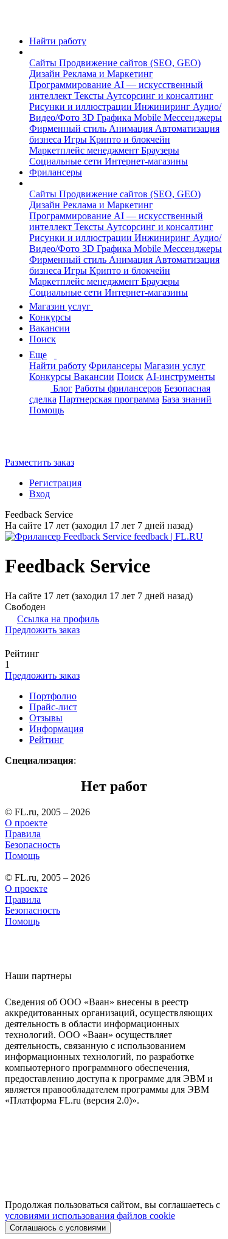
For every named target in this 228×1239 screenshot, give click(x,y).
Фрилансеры (55, 172)
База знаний (187, 399)
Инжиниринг (163, 106)
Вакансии (49, 328)
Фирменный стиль (69, 128)
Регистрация (55, 483)
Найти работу (57, 41)
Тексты (90, 95)
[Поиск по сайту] (39, 441)
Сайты (44, 63)
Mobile (149, 117)
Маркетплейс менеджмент (85, 150)
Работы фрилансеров (118, 388)
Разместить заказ (39, 462)
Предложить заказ (42, 630)
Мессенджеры (193, 117)
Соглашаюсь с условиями (58, 1227)
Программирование (71, 85)
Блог (62, 388)
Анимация (132, 128)
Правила (23, 834)
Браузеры (160, 150)
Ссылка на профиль (58, 619)
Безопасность (32, 845)
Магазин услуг (61, 306)
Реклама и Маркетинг (108, 74)
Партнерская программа (109, 399)
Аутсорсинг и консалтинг (159, 95)
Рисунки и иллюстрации (81, 106)
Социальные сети (67, 161)
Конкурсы (50, 317)
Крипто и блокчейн (129, 139)
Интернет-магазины (146, 161)
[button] (32, 52)
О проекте (26, 823)
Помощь (46, 410)
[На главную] (16, 20)
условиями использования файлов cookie (90, 1215)
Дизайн (46, 74)
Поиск (42, 339)
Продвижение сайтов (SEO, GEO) (130, 63)
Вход (39, 494)
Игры (76, 139)
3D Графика (108, 117)
